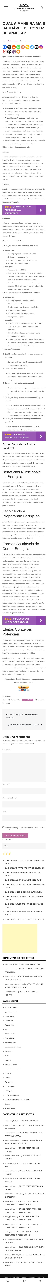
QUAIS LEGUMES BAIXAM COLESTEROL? (24, 725)
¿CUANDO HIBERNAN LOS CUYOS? (26, 964)
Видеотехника (10, 1042)
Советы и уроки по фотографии (17, 1099)
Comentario (7, 749)
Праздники (9, 1091)
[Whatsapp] (18, 47)
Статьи (7, 1104)
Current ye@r (8, 839)
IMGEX (24, 5)
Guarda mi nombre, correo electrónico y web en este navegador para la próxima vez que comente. (24, 828)
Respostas (27, 700)
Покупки (8, 1078)
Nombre (5, 784)
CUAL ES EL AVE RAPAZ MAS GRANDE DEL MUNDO (25, 868)
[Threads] (36, 47)
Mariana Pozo (12, 41)
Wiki (6, 1029)
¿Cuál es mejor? (11, 1007)
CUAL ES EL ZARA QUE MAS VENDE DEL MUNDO (24, 880)
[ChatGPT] (9, 52)
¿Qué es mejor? (11, 1012)
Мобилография (11, 1064)
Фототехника (10, 1108)
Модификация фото (12, 1069)
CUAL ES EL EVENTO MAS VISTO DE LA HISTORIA (24, 919)
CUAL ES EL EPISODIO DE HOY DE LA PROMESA (23, 892)
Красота (8, 1060)
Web (4, 811)
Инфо (7, 1056)
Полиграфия (10, 1086)
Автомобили (9, 1034)
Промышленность (12, 1095)
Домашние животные (13, 1047)
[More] (18, 52)
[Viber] (14, 52)
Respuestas (9, 1025)
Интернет (8, 1051)
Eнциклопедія (10, 1016)
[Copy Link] (27, 47)
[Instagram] (41, 47)
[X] (9, 47)
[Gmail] (5, 52)
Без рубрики (9, 1038)
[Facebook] (5, 47)
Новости (8, 1073)
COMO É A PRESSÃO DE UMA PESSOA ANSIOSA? (22, 716)
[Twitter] (32, 47)
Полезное (8, 1082)
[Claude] (23, 47)
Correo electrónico (9, 798)
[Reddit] (14, 47)
